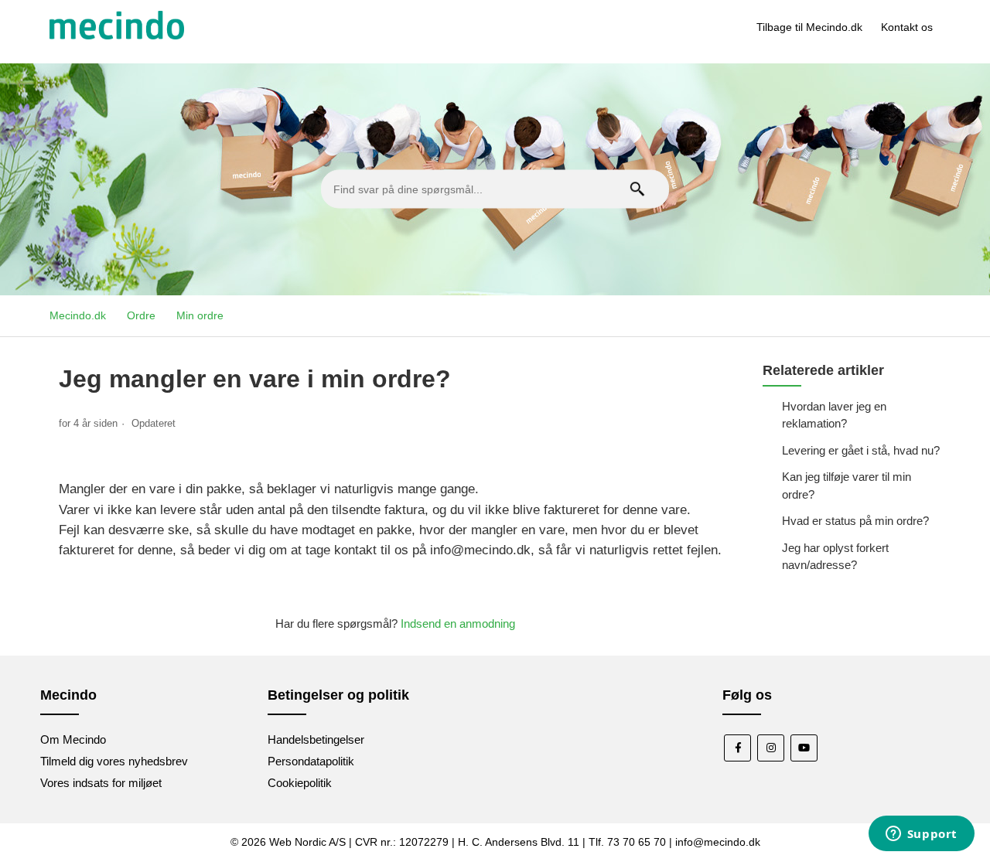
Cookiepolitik (300, 782)
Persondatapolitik (311, 761)
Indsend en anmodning (458, 623)
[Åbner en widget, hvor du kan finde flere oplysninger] (921, 835)
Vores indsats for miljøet (101, 782)
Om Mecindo (73, 739)
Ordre (141, 315)
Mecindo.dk (78, 315)
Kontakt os (907, 27)
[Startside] (117, 35)
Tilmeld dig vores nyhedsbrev (114, 761)
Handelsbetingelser (316, 739)
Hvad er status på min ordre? (855, 520)
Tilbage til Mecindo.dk (809, 27)
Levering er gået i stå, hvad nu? (861, 450)
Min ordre (200, 315)
